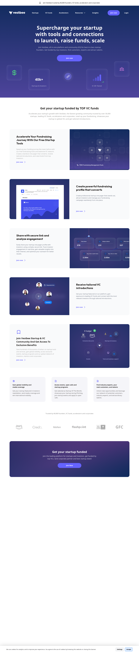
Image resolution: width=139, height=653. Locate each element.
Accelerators (63, 13)
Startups (35, 13)
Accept (129, 649)
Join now (113, 13)
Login (126, 13)
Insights (95, 13)
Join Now (69, 465)
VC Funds (48, 13)
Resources (79, 13)
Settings (119, 649)
